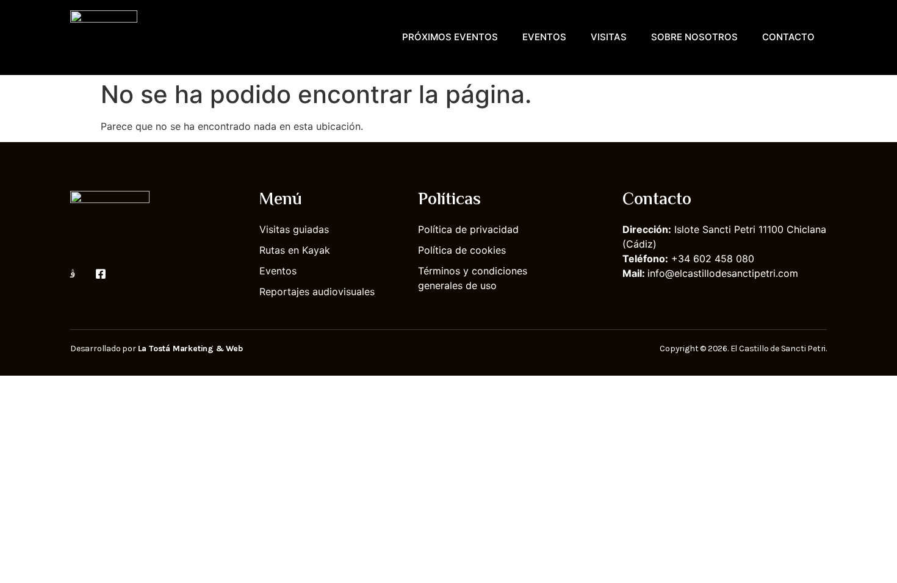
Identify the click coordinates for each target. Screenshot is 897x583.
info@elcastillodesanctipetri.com (722, 273)
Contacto (788, 37)
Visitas (609, 37)
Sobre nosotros (694, 37)
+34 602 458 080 (712, 258)
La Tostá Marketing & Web (190, 348)
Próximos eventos (450, 37)
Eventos (544, 37)
